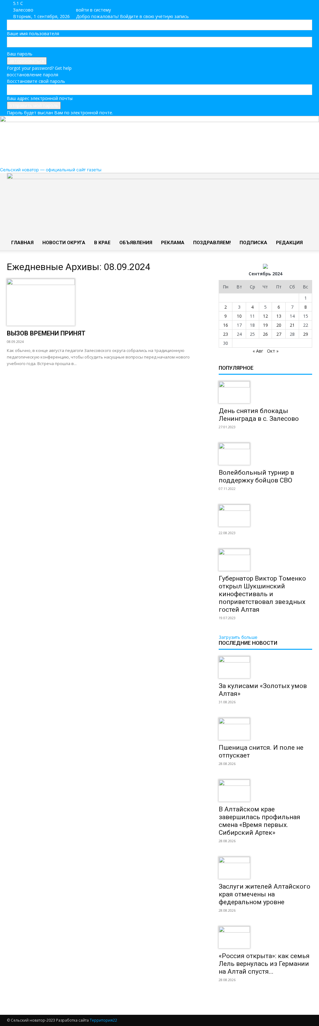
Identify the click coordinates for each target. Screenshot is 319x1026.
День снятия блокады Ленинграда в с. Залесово (259, 414)
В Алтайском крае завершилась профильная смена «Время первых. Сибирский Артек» (259, 820)
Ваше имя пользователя (33, 33)
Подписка (253, 242)
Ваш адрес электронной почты (40, 98)
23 (225, 334)
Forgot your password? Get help (39, 68)
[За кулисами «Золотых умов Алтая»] (265, 667)
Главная (22, 242)
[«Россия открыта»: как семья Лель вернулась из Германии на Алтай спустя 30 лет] (265, 937)
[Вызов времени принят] (106, 302)
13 (278, 316)
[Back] (90, 3)
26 (265, 334)
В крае (102, 242)
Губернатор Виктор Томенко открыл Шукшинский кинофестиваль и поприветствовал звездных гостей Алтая (262, 594)
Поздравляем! (212, 242)
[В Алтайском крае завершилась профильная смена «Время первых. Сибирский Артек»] (265, 790)
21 (292, 325)
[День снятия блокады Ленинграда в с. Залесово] (265, 392)
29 (305, 334)
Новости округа (63, 242)
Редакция (289, 242)
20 (278, 325)
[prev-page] (220, 999)
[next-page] (224, 999)
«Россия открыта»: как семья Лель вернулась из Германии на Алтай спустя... (264, 963)
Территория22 (103, 1020)
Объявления (135, 242)
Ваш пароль (19, 54)
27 (278, 334)
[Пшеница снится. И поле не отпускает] (265, 729)
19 (265, 325)
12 (265, 316)
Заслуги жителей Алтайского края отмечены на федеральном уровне (264, 894)
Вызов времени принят (46, 333)
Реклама (172, 242)
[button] (304, 181)
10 (239, 316)
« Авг (258, 351)
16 (225, 325)
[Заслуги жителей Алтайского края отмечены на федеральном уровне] (265, 868)
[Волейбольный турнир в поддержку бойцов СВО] (265, 454)
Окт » (273, 351)
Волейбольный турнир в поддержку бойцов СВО (256, 476)
